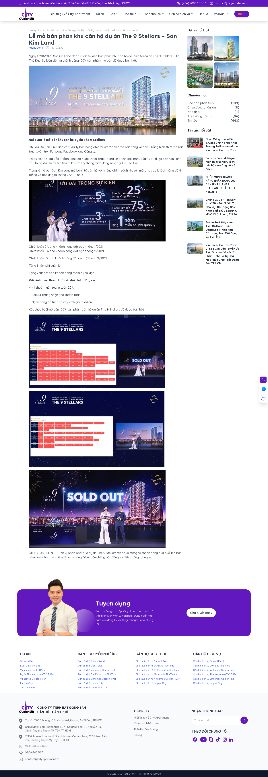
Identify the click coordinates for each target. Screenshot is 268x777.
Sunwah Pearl (27, 661)
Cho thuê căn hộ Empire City (151, 683)
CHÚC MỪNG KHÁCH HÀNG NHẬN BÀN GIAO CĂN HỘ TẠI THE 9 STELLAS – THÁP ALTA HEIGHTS (221, 185)
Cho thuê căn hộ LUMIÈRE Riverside (154, 665)
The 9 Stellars (27, 687)
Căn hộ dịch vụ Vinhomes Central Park (214, 670)
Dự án (100, 14)
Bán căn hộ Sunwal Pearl (91, 661)
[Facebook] (195, 739)
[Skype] (211, 739)
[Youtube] (203, 739)
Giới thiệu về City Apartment (70, 14)
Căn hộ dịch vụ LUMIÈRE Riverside (211, 665)
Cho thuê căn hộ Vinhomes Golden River (157, 678)
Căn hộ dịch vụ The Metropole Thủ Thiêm (215, 674)
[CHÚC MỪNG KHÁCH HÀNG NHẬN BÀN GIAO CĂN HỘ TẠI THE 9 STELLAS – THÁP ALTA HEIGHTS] (195, 181)
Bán (112, 14)
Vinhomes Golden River (33, 678)
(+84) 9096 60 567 (194, 3)
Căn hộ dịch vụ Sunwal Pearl (208, 661)
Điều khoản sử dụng (146, 729)
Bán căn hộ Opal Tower (90, 665)
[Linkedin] (231, 740)
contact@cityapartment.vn (232, 3)
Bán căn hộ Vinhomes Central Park (96, 670)
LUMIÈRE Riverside (30, 665)
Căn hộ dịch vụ (179, 14)
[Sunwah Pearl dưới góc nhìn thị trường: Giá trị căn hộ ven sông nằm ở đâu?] (195, 162)
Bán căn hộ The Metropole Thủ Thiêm (98, 674)
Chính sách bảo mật (146, 723)
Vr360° (219, 14)
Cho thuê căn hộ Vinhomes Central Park (157, 670)
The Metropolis (225, 83)
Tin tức (203, 14)
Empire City (26, 683)
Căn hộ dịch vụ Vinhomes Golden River (214, 678)
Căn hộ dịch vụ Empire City (207, 683)
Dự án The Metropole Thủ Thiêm (37, 674)
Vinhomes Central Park (32, 670)
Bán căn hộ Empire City (90, 683)
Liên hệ (138, 735)
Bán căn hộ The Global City (93, 687)
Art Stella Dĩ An (225, 57)
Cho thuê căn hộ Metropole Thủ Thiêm (156, 674)
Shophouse (153, 14)
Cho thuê (129, 14)
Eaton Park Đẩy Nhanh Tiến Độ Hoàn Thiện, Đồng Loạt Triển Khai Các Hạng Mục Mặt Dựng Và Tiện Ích (222, 230)
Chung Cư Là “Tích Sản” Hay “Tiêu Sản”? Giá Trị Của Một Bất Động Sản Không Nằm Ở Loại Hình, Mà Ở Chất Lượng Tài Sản (222, 207)
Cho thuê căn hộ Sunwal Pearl (151, 661)
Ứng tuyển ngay (201, 613)
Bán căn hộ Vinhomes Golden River (97, 678)
